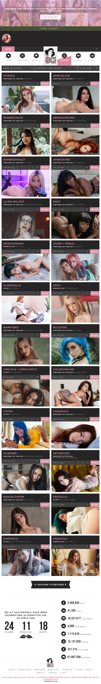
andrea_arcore (35, 204)
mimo (29, 163)
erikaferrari (13, 243)
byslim (16, 414)
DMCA (10, 677)
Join (8, 60)
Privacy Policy (17, 677)
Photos (64, 60)
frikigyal (60, 538)
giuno (58, 243)
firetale (10, 369)
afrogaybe (61, 159)
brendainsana (64, 117)
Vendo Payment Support (51, 679)
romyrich (10, 538)
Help (89, 669)
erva (57, 285)
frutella (60, 496)
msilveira (32, 121)
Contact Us (96, 677)
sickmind (10, 453)
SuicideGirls (50, 48)
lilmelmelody (13, 201)
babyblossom (13, 496)
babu (79, 330)
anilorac (73, 288)
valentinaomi (63, 369)
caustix (80, 204)
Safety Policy (26, 677)
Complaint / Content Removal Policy (81, 677)
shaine (80, 79)
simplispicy (28, 369)
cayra (8, 411)
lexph (71, 542)
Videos (78, 60)
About (41, 673)
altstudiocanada (22, 542)
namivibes (11, 327)
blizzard (60, 327)
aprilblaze (61, 75)
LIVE (63, 673)
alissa (30, 500)
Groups (36, 60)
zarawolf (61, 411)
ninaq (69, 243)
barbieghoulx (14, 159)
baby (57, 201)
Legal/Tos (5, 677)
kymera (9, 75)
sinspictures (69, 500)
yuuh (21, 246)
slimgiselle (12, 285)
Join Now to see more (50, 585)
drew (29, 79)
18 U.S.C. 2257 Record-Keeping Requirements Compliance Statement (50, 677)
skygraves (61, 453)
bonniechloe (13, 117)
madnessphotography (67, 458)
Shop (92, 60)
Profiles (22, 60)
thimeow (81, 163)
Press (53, 673)
